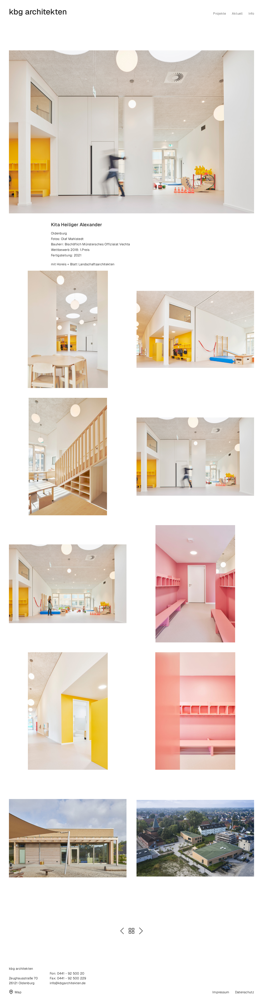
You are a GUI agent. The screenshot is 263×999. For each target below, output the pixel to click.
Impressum (220, 992)
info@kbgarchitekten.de (68, 983)
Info (251, 13)
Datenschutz (244, 992)
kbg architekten (38, 12)
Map (18, 992)
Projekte (219, 13)
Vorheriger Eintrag (122, 930)
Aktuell (237, 13)
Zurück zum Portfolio (131, 930)
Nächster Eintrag (141, 930)
